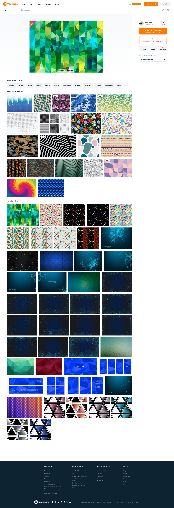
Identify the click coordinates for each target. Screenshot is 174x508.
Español (125, 473)
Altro (124, 484)
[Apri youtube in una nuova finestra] (70, 502)
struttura (77, 85)
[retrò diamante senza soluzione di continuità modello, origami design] (18, 238)
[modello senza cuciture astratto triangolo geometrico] (42, 103)
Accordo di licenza (77, 471)
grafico (47, 85)
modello (21, 85)
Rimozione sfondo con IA (51, 491)
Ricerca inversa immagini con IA (53, 487)
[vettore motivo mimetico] (22, 146)
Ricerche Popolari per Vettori (78, 479)
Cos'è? (154, 55)
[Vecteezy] (10, 4)
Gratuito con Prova (153, 31)
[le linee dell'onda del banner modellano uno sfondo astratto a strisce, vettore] (69, 168)
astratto (38, 85)
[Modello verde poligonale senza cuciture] (23, 215)
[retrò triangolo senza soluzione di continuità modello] (74, 215)
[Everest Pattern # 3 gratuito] (19, 103)
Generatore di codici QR (51, 493)
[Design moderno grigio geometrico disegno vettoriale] (93, 168)
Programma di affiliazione (79, 476)
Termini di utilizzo (107, 502)
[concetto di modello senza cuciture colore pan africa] (16, 168)
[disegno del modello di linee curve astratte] (114, 103)
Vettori (23, 4)
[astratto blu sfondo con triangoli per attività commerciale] (80, 366)
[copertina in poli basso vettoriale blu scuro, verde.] (84, 282)
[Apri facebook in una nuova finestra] (52, 502)
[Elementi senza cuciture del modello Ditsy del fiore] (86, 123)
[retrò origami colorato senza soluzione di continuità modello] (51, 215)
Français (126, 481)
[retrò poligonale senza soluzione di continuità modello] (42, 238)
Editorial (48, 4)
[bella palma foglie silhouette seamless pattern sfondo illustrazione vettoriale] (61, 103)
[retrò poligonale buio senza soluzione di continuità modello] (88, 238)
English (125, 471)
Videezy (46, 476)
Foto (31, 4)
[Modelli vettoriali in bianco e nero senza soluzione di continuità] (54, 123)
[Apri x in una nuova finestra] (67, 502)
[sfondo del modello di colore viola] (40, 168)
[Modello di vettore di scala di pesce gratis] (51, 188)
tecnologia (87, 85)
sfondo (30, 85)
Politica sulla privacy (119, 502)
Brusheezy (47, 471)
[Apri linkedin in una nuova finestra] (58, 502)
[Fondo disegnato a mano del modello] (116, 146)
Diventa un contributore (100, 479)
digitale (119, 85)
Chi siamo (100, 476)
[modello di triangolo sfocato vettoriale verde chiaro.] (116, 347)
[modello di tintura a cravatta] (21, 188)
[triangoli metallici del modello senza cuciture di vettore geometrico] (54, 407)
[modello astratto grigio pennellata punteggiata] (22, 123)
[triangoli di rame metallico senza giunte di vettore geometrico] (76, 407)
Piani (129, 4)
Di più (57, 4)
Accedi (165, 4)
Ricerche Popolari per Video (78, 486)
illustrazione (67, 85)
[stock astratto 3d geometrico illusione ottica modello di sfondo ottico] (58, 146)
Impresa (46, 479)
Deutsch (125, 479)
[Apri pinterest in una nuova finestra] (61, 502)
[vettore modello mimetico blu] (83, 103)
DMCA (73, 473)
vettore (56, 85)
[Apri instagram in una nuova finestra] (55, 502)
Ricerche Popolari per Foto (80, 483)
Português (126, 476)
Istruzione (47, 481)
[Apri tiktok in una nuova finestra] (64, 502)
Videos (39, 4)
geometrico (109, 85)
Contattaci (100, 473)
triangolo (98, 85)
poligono (11, 85)
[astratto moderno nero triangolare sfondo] (22, 261)
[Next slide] (129, 85)
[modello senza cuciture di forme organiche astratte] (88, 146)
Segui (163, 24)
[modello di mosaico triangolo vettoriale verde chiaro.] (20, 366)
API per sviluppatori (50, 484)
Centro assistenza (102, 471)
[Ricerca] (163, 10)
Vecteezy (47, 473)
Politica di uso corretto (132, 502)
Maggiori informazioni (147, 59)
